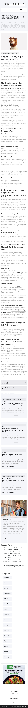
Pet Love (6, 630)
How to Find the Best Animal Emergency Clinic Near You (15, 388)
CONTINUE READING (8, 415)
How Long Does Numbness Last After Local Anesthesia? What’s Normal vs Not (14, 567)
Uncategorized (5, 53)
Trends (6, 651)
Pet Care (6, 625)
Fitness (6, 598)
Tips (5, 641)
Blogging (6, 577)
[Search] (25, 10)
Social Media (7, 635)
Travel (6, 646)
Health (6, 604)
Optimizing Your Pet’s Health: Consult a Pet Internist (12, 383)
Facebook (11, 702)
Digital (6, 588)
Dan (5, 401)
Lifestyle (6, 614)
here (18, 286)
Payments (7, 619)
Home (6, 609)
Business (6, 582)
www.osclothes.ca (14, 698)
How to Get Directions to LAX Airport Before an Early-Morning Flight (12, 430)
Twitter (14, 702)
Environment (7, 593)
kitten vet (17, 272)
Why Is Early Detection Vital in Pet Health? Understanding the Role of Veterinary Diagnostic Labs (12, 58)
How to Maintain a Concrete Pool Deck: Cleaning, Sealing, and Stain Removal (13, 480)
